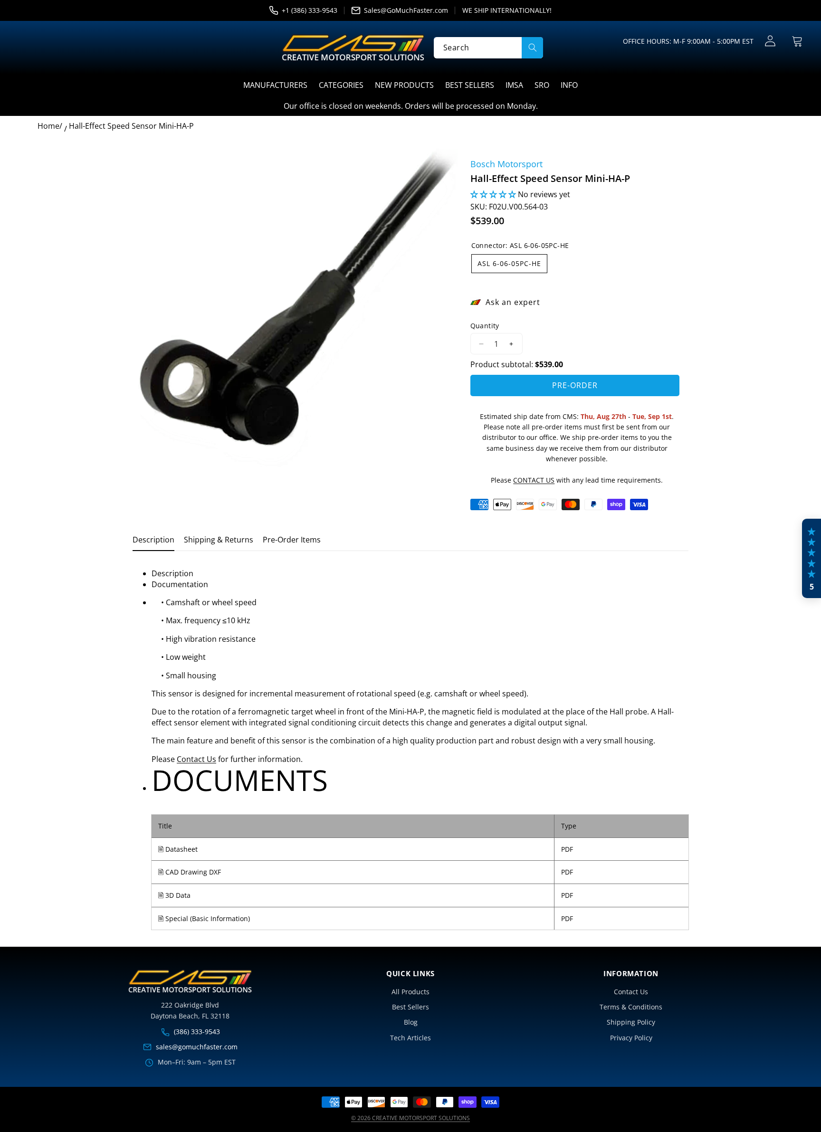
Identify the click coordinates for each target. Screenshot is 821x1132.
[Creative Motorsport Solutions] (353, 47)
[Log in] (770, 41)
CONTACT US (533, 480)
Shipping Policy (631, 1022)
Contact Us (196, 759)
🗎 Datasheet (178, 849)
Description (153, 539)
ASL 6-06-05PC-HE (509, 263)
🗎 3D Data (174, 895)
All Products (410, 991)
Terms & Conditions (631, 1006)
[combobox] (488, 47)
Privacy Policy (631, 1037)
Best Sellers (410, 1006)
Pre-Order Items (292, 539)
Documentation (180, 584)
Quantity (484, 325)
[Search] (532, 47)
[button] (797, 41)
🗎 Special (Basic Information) (204, 918)
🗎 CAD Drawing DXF (189, 871)
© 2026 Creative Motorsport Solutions (410, 1118)
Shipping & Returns (218, 539)
